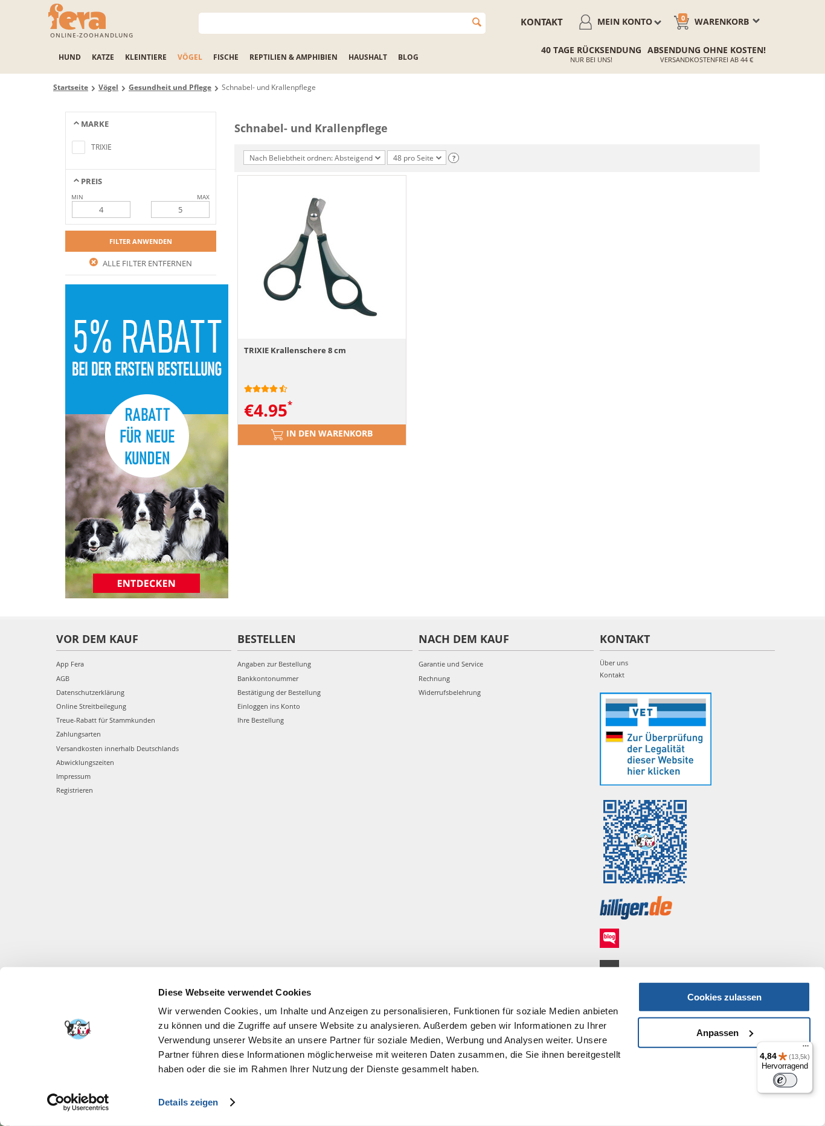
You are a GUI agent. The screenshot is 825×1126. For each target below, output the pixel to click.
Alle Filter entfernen (146, 263)
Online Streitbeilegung (91, 706)
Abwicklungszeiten (85, 762)
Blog (408, 57)
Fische (226, 57)
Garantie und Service (451, 663)
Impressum (73, 776)
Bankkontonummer (267, 678)
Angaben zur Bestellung (274, 663)
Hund (70, 57)
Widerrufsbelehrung (450, 692)
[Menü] (805, 1048)
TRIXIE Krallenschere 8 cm (295, 350)
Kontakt (542, 22)
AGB (62, 678)
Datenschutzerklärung (90, 692)
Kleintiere (146, 57)
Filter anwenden (140, 241)
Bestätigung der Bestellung (279, 692)
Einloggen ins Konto (268, 706)
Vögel (190, 57)
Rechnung (434, 678)
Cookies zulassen (724, 997)
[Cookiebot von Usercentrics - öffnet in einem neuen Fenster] (78, 1102)
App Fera (70, 663)
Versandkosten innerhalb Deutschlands (117, 748)
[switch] (785, 1080)
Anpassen (717, 1032)
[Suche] (476, 22)
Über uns (614, 662)
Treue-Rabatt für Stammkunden (105, 720)
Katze (103, 57)
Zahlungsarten (78, 733)
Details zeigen (188, 1102)
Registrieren (74, 790)
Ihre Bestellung (260, 720)
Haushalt (367, 57)
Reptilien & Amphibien (293, 57)
